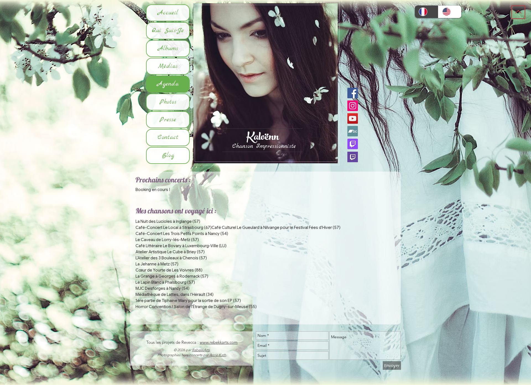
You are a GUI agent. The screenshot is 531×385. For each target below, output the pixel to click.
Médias (168, 66)
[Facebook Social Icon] (352, 93)
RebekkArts (201, 350)
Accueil (168, 13)
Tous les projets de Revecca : (173, 342)
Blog (168, 155)
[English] (450, 12)
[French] (426, 12)
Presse (168, 119)
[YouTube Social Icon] (352, 118)
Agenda (168, 84)
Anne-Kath (217, 355)
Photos (168, 102)
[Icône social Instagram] (352, 105)
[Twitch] (352, 144)
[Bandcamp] (352, 131)
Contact (168, 137)
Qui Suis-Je (168, 30)
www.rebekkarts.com (219, 342)
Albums (168, 48)
